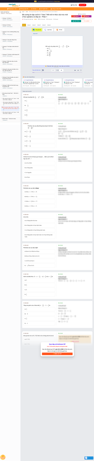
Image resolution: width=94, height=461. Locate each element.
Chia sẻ (76, 16)
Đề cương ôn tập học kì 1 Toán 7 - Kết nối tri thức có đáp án (11, 99)
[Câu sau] (61, 70)
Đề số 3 (34, 25)
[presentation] (63, 46)
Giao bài (87, 16)
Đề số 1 (24, 25)
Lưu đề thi (87, 21)
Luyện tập (49, 29)
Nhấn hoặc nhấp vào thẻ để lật (58, 66)
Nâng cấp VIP (58, 353)
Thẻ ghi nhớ (38, 29)
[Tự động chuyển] (75, 70)
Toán (27, 11)
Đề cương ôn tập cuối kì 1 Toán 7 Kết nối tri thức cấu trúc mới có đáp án (43, 11)
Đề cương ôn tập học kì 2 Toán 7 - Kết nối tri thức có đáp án (11, 113)
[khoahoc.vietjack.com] (14, 5)
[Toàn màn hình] (81, 70)
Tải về (76, 21)
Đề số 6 (49, 25)
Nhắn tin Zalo (90, 458)
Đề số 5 (44, 25)
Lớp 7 (23, 11)
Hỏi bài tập (3, 457)
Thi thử (60, 29)
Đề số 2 (29, 25)
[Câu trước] (53, 70)
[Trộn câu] (78, 70)
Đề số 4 (39, 25)
